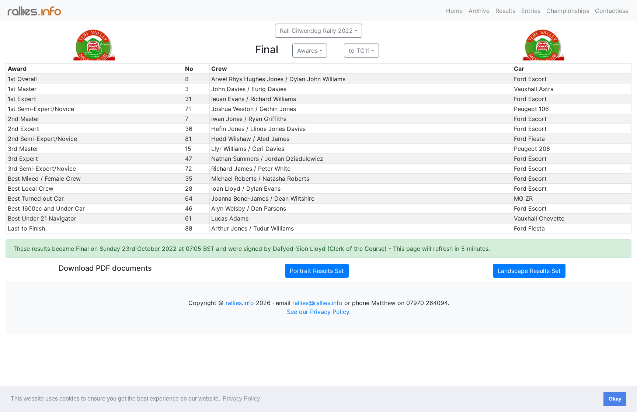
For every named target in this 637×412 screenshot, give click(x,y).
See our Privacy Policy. (319, 311)
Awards (307, 50)
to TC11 (359, 50)
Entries (530, 10)
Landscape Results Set (529, 270)
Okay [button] (615, 399)
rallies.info (240, 303)
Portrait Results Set (317, 270)
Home (454, 10)
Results (505, 10)
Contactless (611, 10)
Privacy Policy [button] (241, 398)
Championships (567, 10)
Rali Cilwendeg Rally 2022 (316, 30)
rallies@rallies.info (317, 303)
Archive (479, 10)
